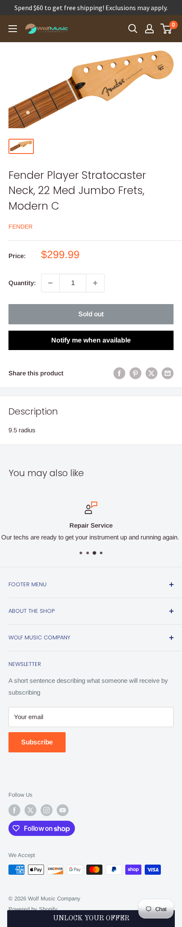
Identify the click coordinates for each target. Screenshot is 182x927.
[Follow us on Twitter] (30, 810)
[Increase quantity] (95, 283)
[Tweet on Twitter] (151, 373)
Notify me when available (91, 340)
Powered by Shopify (33, 909)
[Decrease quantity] (50, 283)
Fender (20, 226)
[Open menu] (12, 28)
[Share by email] (168, 373)
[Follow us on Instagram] (46, 810)
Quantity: (22, 282)
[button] (91, 918)
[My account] (149, 28)
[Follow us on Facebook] (14, 810)
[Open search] (133, 28)
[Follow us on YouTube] (63, 810)
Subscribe (37, 742)
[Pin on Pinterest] (135, 373)
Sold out (91, 314)
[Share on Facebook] (119, 373)
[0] (166, 29)
